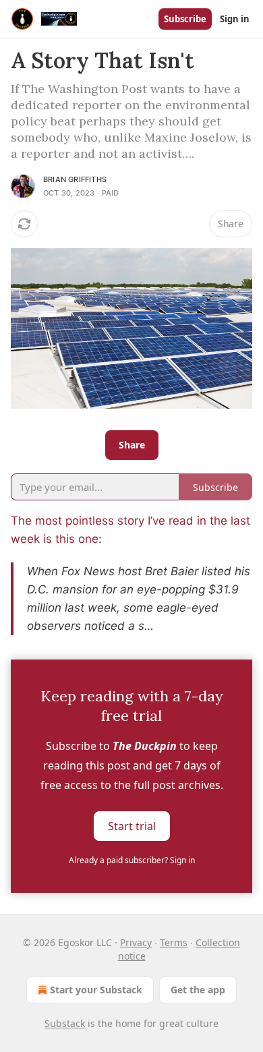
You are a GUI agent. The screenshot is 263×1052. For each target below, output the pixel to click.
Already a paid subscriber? (132, 860)
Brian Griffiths (75, 179)
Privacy (136, 942)
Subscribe (185, 19)
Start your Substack (96, 989)
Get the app (198, 989)
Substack (65, 1023)
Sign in (235, 19)
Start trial (132, 826)
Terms (173, 942)
